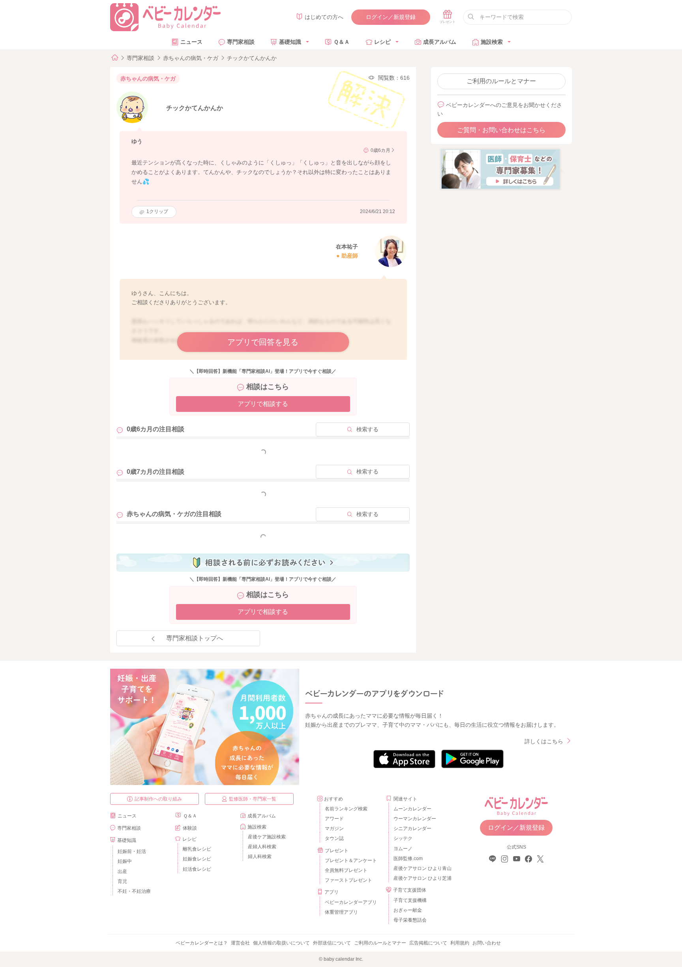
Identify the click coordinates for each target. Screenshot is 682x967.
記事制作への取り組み (158, 799)
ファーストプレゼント (348, 880)
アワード (334, 818)
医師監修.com (408, 858)
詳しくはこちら (544, 741)
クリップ (157, 211)
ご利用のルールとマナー (501, 81)
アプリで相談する (263, 403)
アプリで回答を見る (262, 342)
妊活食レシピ (197, 869)
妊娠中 (125, 861)
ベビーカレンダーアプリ (351, 902)
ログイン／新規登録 (391, 17)
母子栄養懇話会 (410, 920)
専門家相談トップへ (194, 638)
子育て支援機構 (410, 900)
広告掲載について (428, 943)
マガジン (334, 828)
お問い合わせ (486, 943)
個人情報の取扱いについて (281, 943)
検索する (367, 429)
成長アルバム (439, 42)
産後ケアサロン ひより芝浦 (421, 878)
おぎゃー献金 (407, 910)
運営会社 (240, 943)
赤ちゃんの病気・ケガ (190, 58)
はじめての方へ (324, 17)
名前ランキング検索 (346, 809)
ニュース (191, 42)
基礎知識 (290, 42)
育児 (122, 881)
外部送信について (332, 943)
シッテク (402, 838)
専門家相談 (241, 42)
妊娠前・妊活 (132, 851)
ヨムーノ (402, 848)
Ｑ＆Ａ (342, 42)
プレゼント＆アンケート (351, 860)
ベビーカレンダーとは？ (202, 943)
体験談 (190, 828)
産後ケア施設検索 (267, 837)
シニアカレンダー (412, 828)
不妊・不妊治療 (134, 891)
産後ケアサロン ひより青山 (421, 868)
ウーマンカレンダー (414, 818)
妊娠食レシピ (197, 859)
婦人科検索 (260, 856)
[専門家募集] (500, 169)
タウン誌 (334, 838)
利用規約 (459, 943)
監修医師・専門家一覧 (252, 799)
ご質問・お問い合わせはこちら (501, 130)
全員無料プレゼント (346, 870)
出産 (122, 871)
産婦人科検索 (262, 846)
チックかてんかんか (252, 58)
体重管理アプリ (341, 912)
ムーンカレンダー (412, 809)
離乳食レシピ (197, 849)
